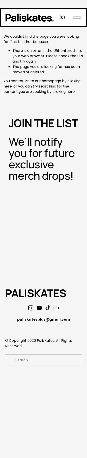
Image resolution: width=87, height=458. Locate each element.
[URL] (56, 308)
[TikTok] (47, 308)
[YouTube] (39, 308)
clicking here (63, 91)
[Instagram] (30, 308)
